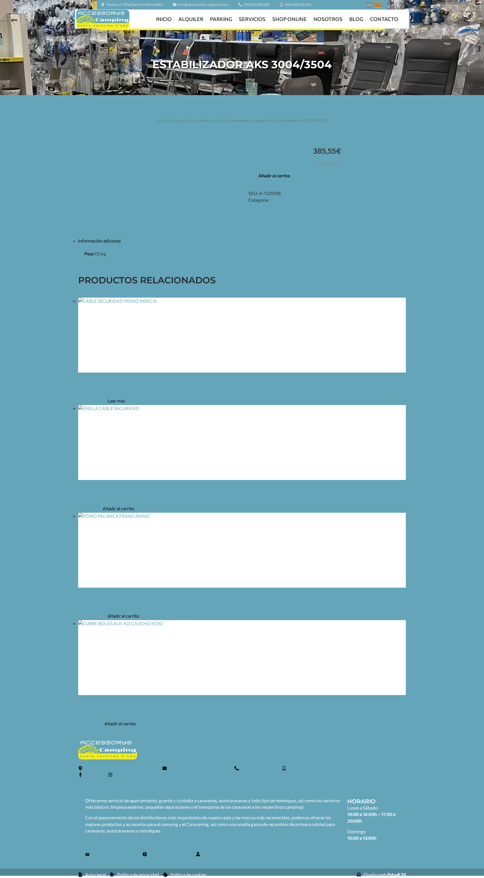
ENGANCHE (261, 120)
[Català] (378, 6)
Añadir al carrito (274, 175)
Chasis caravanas (233, 120)
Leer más (116, 400)
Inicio (164, 19)
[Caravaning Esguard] (102, 19)
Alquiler (190, 19)
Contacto (384, 19)
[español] (368, 6)
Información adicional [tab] (99, 240)
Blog (356, 19)
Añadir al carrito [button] (118, 508)
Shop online (289, 19)
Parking (221, 19)
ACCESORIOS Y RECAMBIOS (192, 120)
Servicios (252, 19)
